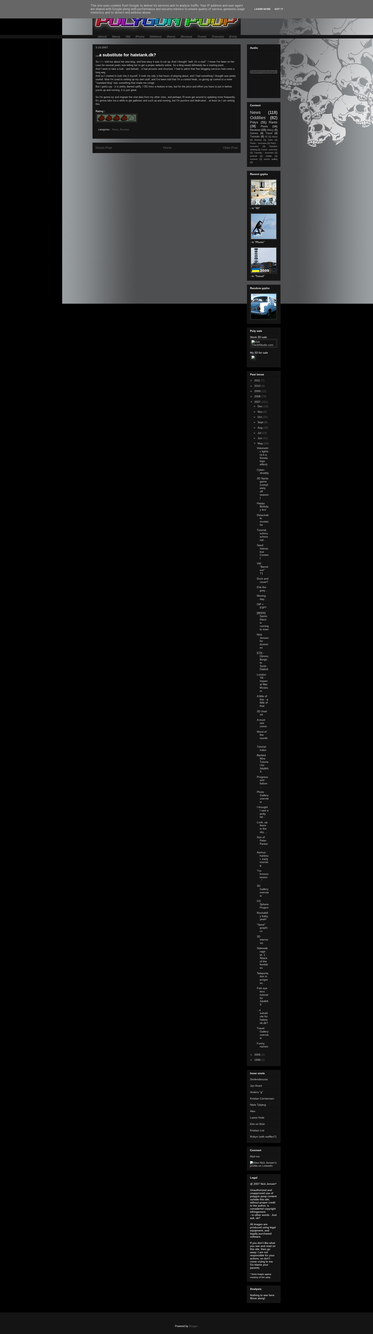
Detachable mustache (263, 520)
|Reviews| (186, 36)
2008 (257, 396)
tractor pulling (270, 159)
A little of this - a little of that (262, 701)
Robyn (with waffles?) (263, 1136)
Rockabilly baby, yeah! (262, 916)
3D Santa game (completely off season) (263, 488)
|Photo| (140, 36)
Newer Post (104, 147)
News (115, 129)
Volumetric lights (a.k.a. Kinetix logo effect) (262, 456)
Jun (260, 438)
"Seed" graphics (262, 928)
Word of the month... (262, 736)
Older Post (230, 147)
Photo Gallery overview (263, 796)
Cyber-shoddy (263, 471)
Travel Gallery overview (263, 1033)
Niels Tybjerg (258, 1104)
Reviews (124, 129)
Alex (252, 1111)
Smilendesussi (259, 1079)
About (274, 136)
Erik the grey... (262, 589)
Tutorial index (261, 748)
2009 (257, 391)
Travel (268, 133)
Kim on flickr (257, 1124)
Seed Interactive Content (263, 552)
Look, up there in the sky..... (262, 827)
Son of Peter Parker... (262, 842)
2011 (257, 380)
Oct (260, 417)
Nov (260, 411)
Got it (279, 9)
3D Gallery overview (263, 890)
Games (254, 133)
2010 (257, 385)
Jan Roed (256, 1085)
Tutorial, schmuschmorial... (262, 534)
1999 (257, 1059)
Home (167, 147)
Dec (260, 406)
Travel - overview (269, 149)
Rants (273, 122)
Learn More (262, 9)
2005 (257, 1054)
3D (266, 136)
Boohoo (258, 140)
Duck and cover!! (262, 580)
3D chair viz (262, 713)
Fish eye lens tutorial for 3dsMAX (262, 996)
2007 (257, 401)
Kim (101, 61)
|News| (116, 36)
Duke (270, 140)
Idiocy (270, 130)
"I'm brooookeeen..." (262, 875)
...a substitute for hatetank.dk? (262, 1016)
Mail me (255, 1156)
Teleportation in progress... (262, 978)
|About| (102, 36)
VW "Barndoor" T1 (262, 568)
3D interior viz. (262, 940)
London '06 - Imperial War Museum (262, 682)
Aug (260, 427)
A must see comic (262, 723)
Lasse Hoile (257, 1117)
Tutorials (255, 136)
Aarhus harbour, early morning (262, 859)
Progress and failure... (262, 781)
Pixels (264, 126)
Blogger (193, 1326)
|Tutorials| (218, 36)
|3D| (127, 36)
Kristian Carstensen (262, 1098)
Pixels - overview (258, 143)
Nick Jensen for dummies (263, 641)
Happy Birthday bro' (262, 506)
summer (254, 159)
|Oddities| (155, 36)
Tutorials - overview (264, 153)
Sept (261, 422)
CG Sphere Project (263, 904)
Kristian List (257, 1130)
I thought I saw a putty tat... (262, 812)
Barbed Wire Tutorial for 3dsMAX (262, 763)
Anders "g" (256, 1092)
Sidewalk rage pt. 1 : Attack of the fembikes (262, 958)
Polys (254, 122)
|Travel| (202, 36)
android (253, 156)
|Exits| (233, 36)
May (261, 443)
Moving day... (261, 597)
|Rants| (171, 36)
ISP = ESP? (262, 606)
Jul (260, 432)
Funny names (262, 1045)
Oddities (258, 117)
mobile (269, 156)
